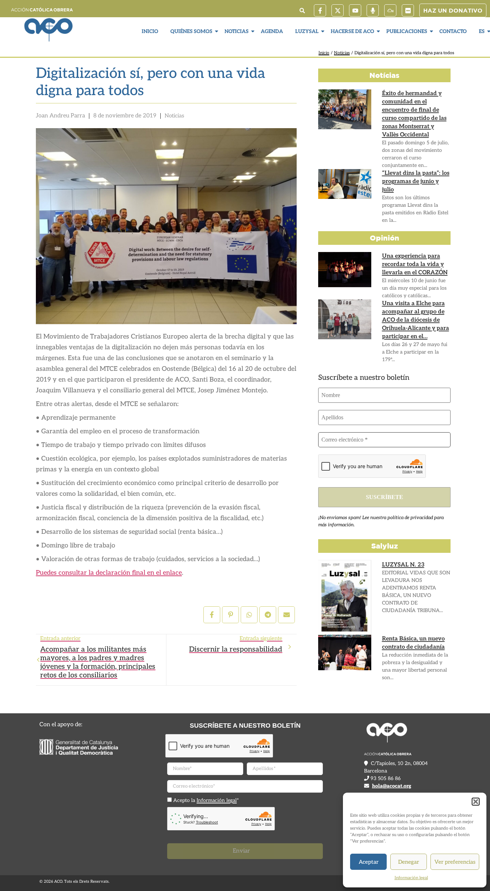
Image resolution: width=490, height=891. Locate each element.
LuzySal (307, 31)
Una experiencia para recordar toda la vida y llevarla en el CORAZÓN (415, 264)
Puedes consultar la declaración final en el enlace (109, 573)
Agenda (272, 31)
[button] (475, 801)
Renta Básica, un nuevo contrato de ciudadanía (413, 642)
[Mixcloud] (390, 10)
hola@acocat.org (391, 786)
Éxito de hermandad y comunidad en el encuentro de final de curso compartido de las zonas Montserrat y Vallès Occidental (414, 114)
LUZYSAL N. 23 (403, 564)
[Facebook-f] (320, 10)
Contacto (453, 31)
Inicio (150, 31)
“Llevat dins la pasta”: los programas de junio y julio (415, 181)
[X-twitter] (337, 10)
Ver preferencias (454, 862)
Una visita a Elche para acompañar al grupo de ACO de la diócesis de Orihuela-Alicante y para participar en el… (415, 320)
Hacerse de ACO (352, 31)
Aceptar (368, 862)
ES (482, 31)
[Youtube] (355, 10)
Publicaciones (406, 31)
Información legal (411, 878)
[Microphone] (373, 10)
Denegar (408, 862)
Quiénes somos (191, 31)
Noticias (237, 31)
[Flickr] (408, 10)
